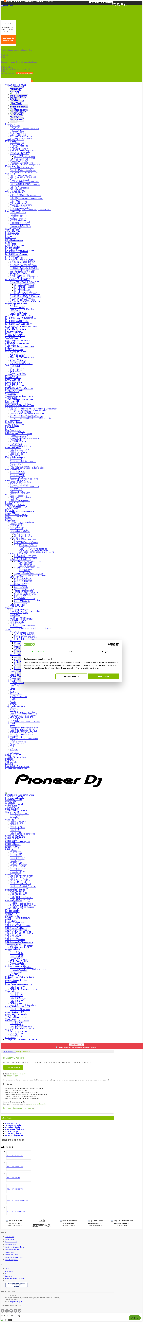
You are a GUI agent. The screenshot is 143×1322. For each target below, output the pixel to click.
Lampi (8, 494)
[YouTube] (11, 1311)
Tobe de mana (16, 693)
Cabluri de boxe (12, 234)
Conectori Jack (16, 852)
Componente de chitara (24, 589)
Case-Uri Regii (16, 1003)
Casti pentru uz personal (20, 183)
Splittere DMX (16, 489)
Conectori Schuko (17, 858)
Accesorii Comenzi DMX (20, 492)
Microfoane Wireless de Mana (22, 261)
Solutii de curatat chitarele (25, 594)
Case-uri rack (11, 244)
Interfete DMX (16, 483)
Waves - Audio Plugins (19, 155)
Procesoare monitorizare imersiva (24, 172)
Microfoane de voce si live (16, 251)
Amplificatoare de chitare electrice (29, 561)
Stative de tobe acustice (24, 636)
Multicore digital (12, 248)
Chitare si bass (12, 521)
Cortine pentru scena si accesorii (19, 511)
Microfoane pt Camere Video (17, 324)
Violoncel (14, 726)
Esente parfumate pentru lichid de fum (26, 466)
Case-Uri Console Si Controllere (23, 1005)
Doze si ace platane (13, 799)
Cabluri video (11, 913)
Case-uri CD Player (17, 827)
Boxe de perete (16, 192)
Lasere (8, 429)
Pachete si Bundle (17, 121)
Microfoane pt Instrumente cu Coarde (25, 296)
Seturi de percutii (17, 682)
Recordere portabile (14, 258)
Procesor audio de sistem (20, 226)
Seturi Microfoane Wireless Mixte (24, 267)
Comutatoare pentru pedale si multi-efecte (36, 552)
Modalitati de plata (13, 1127)
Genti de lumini (16, 455)
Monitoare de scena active (21, 136)
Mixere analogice (17, 142)
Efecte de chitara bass (19, 553)
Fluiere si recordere (18, 741)
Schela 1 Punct (16, 952)
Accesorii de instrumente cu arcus (24, 727)
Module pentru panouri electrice (23, 905)
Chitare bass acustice (23, 536)
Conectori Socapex (18, 866)
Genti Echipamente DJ (19, 813)
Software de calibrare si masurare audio (26, 416)
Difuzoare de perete (18, 203)
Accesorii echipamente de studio (19, 399)
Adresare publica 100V (15, 191)
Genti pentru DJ (12, 812)
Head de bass (24, 570)
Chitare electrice (17, 527)
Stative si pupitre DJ (14, 796)
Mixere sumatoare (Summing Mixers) (25, 164)
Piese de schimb (12, 809)
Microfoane (14, 91)
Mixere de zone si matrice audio (23, 150)
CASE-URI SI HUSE (16, 119)
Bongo (12, 690)
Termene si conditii (13, 1125)
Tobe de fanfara (16, 654)
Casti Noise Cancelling (19, 188)
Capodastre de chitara (23, 595)
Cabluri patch (24, 547)
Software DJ (15, 419)
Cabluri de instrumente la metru (23, 886)
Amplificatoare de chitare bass (27, 567)
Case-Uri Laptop (16, 997)
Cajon (12, 687)
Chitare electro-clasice (19, 530)
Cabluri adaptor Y (13, 844)
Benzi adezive (11, 921)
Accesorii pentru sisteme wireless (24, 276)
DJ (15, 108)
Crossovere (10, 239)
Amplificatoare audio (14, 139)
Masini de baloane (17, 472)
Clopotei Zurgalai (17, 684)
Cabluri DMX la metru (18, 882)
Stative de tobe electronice (17, 930)
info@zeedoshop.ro (17, 1073)
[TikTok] (19, 1311)
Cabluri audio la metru (19, 888)
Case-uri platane (16, 823)
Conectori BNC (16, 855)
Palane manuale (16, 972)
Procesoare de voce (18, 216)
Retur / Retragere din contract (14, 1278)
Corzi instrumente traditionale (22, 717)
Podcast (9, 348)
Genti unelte (10, 1016)
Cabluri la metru (12, 874)
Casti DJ (13, 178)
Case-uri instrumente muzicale (18, 984)
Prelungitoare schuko (18, 893)
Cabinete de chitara (27, 566)
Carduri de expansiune (19, 159)
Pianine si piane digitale (20, 609)
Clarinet (13, 740)
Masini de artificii (17, 477)
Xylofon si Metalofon (18, 696)
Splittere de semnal (18, 220)
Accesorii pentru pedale (24, 544)
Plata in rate (9, 1271)
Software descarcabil (14, 407)
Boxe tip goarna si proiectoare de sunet (26, 198)
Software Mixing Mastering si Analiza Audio (28, 410)
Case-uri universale (13, 1012)
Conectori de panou (18, 868)
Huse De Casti (16, 1036)
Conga (12, 689)
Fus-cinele (18, 657)
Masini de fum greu (18, 460)
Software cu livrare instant (18, 98)
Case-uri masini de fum (19, 449)
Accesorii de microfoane (16, 303)
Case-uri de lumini (13, 447)
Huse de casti (15, 818)
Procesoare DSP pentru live (21, 163)
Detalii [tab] (71, 652)
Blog (26, 2)
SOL (6, 1273)
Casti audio (10, 174)
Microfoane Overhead (23, 290)
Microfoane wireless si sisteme (19, 259)
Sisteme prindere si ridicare (17, 966)
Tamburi (9, 914)
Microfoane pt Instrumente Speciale (25, 301)
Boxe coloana (15, 197)
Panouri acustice (17, 368)
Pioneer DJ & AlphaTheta (16, 768)
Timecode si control (14, 804)
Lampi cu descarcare (18, 496)
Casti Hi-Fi (14, 186)
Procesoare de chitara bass (25, 556)
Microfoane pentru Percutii (25, 292)
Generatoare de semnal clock (18, 404)
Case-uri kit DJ (16, 824)
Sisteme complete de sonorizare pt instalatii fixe (30, 209)
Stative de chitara (21, 597)
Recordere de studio (14, 390)
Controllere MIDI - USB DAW (17, 343)
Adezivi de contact (18, 373)
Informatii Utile (7, 1118)
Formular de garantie (14, 1135)
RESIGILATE (14, 122)
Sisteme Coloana (17, 131)
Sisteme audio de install (20, 208)
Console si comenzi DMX (20, 482)
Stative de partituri (13, 754)
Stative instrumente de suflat (18, 932)
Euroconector (15, 860)
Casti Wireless (16, 189)
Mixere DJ (14, 147)
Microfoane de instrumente (17, 279)
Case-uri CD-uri (16, 829)
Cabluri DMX (10, 513)
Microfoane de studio (14, 253)
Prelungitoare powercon (20, 899)
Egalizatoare (15, 214)
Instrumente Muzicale (19, 107)
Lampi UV (14, 499)
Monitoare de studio (14, 334)
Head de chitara (25, 564)
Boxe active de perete (19, 194)
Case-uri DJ (10, 819)
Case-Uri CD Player (18, 998)
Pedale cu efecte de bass (25, 555)
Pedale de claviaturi (18, 617)
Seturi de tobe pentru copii (25, 634)
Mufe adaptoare (12, 848)
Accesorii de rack (13, 394)
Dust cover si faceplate (15, 798)
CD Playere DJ (11, 762)
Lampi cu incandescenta (20, 500)
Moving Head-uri (12, 421)
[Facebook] (2, 1311)
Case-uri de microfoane (15, 329)
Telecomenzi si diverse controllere (24, 486)
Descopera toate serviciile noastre (18, 1108)
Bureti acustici (16, 366)
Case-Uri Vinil (15, 1002)
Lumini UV (9, 510)
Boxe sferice (15, 200)
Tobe (7, 629)
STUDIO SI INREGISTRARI (18, 96)
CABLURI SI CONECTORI (18, 111)
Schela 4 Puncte (16, 956)
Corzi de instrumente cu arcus (22, 734)
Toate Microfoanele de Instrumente (24, 281)
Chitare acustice (16, 528)
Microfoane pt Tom (22, 289)
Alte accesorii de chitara (24, 598)
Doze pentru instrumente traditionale (25, 721)
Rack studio (10, 393)
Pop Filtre (14, 304)
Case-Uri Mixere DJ (18, 992)
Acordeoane (15, 615)
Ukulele (13, 707)
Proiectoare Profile (18, 436)
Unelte (8, 517)
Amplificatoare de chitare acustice (28, 573)
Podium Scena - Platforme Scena (19, 977)
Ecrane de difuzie (17, 307)
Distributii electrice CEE (20, 902)
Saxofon (13, 745)
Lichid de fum (15, 464)
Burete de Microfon (18, 312)
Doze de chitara (20, 603)
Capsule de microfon (18, 314)
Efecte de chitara (17, 538)
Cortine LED (10, 427)
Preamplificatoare (13, 379)
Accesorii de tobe (17, 678)
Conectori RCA (16, 854)
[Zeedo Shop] (11, 5)
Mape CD (14, 816)
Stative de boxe (12, 230)
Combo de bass (25, 569)
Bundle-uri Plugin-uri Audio (25, 158)
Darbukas (13, 698)
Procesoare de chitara (23, 541)
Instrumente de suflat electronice (24, 738)
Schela (8, 950)
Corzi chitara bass (21, 583)
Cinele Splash (19, 662)
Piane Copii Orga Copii (19, 612)
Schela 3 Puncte (16, 955)
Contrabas (14, 735)
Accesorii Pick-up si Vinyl (16, 810)
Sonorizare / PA (16, 88)
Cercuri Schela (16, 958)
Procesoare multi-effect (20, 222)
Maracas (13, 704)
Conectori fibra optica (19, 871)
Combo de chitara (26, 563)
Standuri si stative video (15, 944)
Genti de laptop (16, 815)
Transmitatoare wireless (20, 275)
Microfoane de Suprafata (16, 320)
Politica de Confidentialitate (14, 1257)
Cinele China (19, 664)
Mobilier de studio (13, 377)
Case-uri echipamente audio (17, 1006)
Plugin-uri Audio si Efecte (20, 412)
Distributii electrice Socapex (22, 907)
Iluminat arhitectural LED (16, 507)
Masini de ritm (11, 376)
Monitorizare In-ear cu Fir (20, 169)
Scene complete (12, 975)
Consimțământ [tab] (38, 652)
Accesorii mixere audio (19, 153)
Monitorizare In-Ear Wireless (22, 167)
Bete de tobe (15, 671)
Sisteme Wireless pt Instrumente (23, 265)
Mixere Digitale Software (24, 156)
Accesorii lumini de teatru (20, 446)
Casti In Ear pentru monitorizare (23, 170)
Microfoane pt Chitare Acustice (23, 295)
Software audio (12, 391)
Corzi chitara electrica (23, 581)
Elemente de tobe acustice (25, 637)
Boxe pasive (15, 127)
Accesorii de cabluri (14, 908)
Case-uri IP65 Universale (16, 1014)
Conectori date (16, 869)
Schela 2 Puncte (16, 953)
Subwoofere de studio (15, 335)
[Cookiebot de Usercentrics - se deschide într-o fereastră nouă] (109, 644)
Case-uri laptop (16, 826)
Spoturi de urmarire (18, 441)
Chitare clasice (16, 525)
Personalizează (70, 676)
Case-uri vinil (15, 830)
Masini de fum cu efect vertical (23, 461)
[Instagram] (7, 1311)
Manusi (8, 519)
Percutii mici (15, 695)
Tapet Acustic (16, 371)
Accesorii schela (17, 963)
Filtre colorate (16, 443)
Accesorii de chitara (18, 584)
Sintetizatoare (11, 345)
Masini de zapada (17, 474)
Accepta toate (103, 676)
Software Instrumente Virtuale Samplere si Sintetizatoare (34, 408)
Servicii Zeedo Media (14, 1133)
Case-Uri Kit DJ (16, 995)
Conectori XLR (16, 851)
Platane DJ (10, 759)
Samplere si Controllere (15, 374)
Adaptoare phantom (18, 219)
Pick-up (8, 236)
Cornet (12, 751)
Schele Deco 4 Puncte (19, 961)
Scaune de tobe (16, 670)
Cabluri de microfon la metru (21, 876)
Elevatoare (14, 974)
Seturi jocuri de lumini (14, 424)
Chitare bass (15, 533)
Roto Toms (14, 685)
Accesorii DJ (10, 801)
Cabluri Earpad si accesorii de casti (24, 181)
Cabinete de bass (26, 572)
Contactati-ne (9, 1237)
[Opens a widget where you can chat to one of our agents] (134, 1318)
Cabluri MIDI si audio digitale (17, 841)
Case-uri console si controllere (22, 834)
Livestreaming (11, 402)
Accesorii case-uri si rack (16, 1017)
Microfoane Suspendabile (16, 321)
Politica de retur (12, 1123)
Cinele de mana (20, 668)
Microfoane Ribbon (13, 256)
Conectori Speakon (18, 857)
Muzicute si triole (17, 743)
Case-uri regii (15, 832)
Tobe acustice (16, 631)
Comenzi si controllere (15, 480)
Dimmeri (9, 503)
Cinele (12, 656)
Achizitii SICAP (18, 2)
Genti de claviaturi (17, 622)
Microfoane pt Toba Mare (25, 286)
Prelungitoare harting (18, 891)
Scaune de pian (16, 626)
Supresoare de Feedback (20, 225)
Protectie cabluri (12, 916)
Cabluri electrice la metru (20, 877)
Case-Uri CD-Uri (16, 1000)
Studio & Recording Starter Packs (19, 346)
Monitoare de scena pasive (21, 138)
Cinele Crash (19, 661)
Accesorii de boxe (13, 228)
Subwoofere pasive (18, 135)
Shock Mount (15, 310)
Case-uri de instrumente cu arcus (23, 731)
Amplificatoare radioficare (21, 205)
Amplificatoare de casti (19, 180)
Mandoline (14, 709)
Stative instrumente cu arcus (22, 732)
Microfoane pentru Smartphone (19, 323)
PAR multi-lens (16, 444)
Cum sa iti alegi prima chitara (22, 522)
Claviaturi (9, 608)
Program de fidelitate (14, 1129)
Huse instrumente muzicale (17, 1020)
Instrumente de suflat (14, 737)
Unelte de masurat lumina (16, 514)
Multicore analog (12, 247)
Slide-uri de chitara (22, 601)
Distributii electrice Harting (21, 904)
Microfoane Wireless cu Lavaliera (24, 264)
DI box (12, 217)
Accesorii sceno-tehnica (16, 980)
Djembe (13, 699)
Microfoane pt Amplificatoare (22, 298)
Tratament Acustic (13, 365)
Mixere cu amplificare (19, 145)
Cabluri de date (12, 846)
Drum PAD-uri (20, 643)
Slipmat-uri (10, 802)
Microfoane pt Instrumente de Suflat (25, 293)
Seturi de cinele (20, 665)
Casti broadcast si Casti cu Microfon (25, 184)
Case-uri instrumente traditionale (23, 713)
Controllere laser (17, 488)
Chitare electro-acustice (20, 531)
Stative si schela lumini (15, 432)
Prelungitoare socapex (19, 896)
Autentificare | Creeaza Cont (101, 2)
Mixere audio (11, 141)
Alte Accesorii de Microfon (21, 315)
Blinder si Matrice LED (14, 502)
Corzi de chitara (16, 577)
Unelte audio (10, 237)
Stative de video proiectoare (22, 946)
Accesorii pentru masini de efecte (24, 478)
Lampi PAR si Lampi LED (20, 497)
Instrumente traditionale (15, 706)
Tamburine (14, 692)
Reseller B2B (40, 2)
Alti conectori (15, 872)
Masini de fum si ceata (15, 457)
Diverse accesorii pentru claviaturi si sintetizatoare (31, 628)
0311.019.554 (12, 1075)
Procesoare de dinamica (20, 223)
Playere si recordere (14, 240)
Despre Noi (8, 1276)
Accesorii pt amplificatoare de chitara (30, 575)
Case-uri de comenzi (18, 452)
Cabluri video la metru (19, 879)
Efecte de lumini (12, 426)
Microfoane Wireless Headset (22, 262)
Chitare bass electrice (23, 535)
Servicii (31, 2)
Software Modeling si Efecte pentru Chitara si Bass (31, 418)
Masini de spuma (17, 471)
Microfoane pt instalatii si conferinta (21, 318)
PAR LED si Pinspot (13, 422)
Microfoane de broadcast (16, 254)
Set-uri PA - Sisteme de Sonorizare (24, 128)
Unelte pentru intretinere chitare (27, 600)
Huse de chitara (16, 606)
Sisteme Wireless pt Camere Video (24, 268)
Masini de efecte (12, 469)
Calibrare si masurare (14, 245)
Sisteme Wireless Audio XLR (22, 278)
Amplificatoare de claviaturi (21, 619)
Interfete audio (11, 338)
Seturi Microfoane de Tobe (25, 284)
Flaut (12, 748)
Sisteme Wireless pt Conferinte (23, 270)
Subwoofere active (18, 133)
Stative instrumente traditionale (23, 715)
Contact (9, 2)
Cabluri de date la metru (20, 880)
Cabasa (13, 703)
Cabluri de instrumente (15, 837)
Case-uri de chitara (17, 605)
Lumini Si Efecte (16, 102)
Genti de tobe (15, 673)
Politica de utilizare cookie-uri (14, 1247)
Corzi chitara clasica (22, 578)
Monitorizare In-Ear (13, 166)
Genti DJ (9, 1030)
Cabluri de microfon (14, 332)
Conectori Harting (17, 863)
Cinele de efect (20, 667)
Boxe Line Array (12, 233)
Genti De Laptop (16, 1033)
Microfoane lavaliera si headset (19, 317)
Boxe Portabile (16, 130)
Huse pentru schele (18, 964)
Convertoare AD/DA (18, 212)
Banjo (12, 710)
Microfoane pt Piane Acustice (22, 300)
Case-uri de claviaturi (18, 623)
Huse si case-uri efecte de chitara (33, 549)
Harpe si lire (15, 720)
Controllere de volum (18, 206)
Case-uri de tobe (16, 675)
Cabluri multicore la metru (20, 883)
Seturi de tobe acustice (24, 633)
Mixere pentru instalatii (19, 149)
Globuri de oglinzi (13, 430)
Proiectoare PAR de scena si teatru (24, 438)
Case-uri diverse (16, 454)
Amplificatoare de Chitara (20, 559)
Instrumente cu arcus (14, 723)
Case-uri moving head (19, 450)
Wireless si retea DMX (19, 485)
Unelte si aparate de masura (17, 918)
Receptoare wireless (18, 273)
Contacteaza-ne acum (13, 1067)
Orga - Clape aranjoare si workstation (25, 611)
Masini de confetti (17, 475)
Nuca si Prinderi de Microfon (22, 309)
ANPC (7, 1269)
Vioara (12, 724)
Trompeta (14, 749)
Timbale (13, 701)
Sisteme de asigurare (18, 970)
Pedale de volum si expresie (26, 542)
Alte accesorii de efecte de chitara (33, 550)
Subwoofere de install (19, 202)
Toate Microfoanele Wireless (22, 272)
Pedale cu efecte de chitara (25, 539)
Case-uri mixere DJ (18, 821)
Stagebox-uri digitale (18, 161)
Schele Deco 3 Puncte (19, 960)
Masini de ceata (16, 463)
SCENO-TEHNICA (15, 116)
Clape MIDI (10, 342)
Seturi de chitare (17, 524)
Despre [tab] (105, 652)
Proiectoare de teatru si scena (18, 433)
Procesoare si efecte (14, 211)
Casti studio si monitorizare (21, 175)
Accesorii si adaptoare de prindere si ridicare (28, 969)
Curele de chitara (21, 587)
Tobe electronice (17, 640)
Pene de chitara (20, 586)
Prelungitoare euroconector (21, 897)
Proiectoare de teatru (19, 435)
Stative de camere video (20, 947)
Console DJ (10, 755)
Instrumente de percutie (15, 681)
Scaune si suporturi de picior (26, 592)
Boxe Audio (10, 124)
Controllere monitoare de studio (19, 388)
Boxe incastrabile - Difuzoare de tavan (25, 195)
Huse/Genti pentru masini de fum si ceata (27, 468)
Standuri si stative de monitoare (19, 396)
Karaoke (9, 242)
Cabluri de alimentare (14, 922)
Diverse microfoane (13, 331)
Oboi (12, 746)
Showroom (49, 2)
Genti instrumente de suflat (21, 1026)
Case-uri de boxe (12, 231)
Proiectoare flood (17, 440)
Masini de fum (16, 458)
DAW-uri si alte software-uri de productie (27, 413)
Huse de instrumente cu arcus (22, 729)
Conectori (9, 849)
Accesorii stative (12, 949)
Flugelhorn (14, 752)
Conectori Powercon (18, 865)
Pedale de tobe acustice (24, 639)
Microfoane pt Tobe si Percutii (22, 282)
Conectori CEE (16, 862)
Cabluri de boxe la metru (20, 885)
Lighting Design (16, 491)
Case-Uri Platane (17, 994)
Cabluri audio (11, 398)
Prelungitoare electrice (15, 890)
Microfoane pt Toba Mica (24, 287)
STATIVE (20, 113)
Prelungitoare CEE (17, 894)
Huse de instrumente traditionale (23, 712)
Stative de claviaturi (18, 620)
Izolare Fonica (16, 370)
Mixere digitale (16, 144)
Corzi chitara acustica (23, 580)
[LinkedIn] (15, 1311)
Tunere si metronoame (23, 591)
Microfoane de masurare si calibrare (21, 326)
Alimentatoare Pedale (28, 545)
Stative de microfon (14, 328)
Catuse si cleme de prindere (17, 516)
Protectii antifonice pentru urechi (19, 250)
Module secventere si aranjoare (23, 625)
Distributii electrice (13, 900)
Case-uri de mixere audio (20, 152)
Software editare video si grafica (23, 415)
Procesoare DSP (12, 401)
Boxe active (15, 125)
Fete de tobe (15, 676)
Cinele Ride (19, 659)
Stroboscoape (11, 508)
